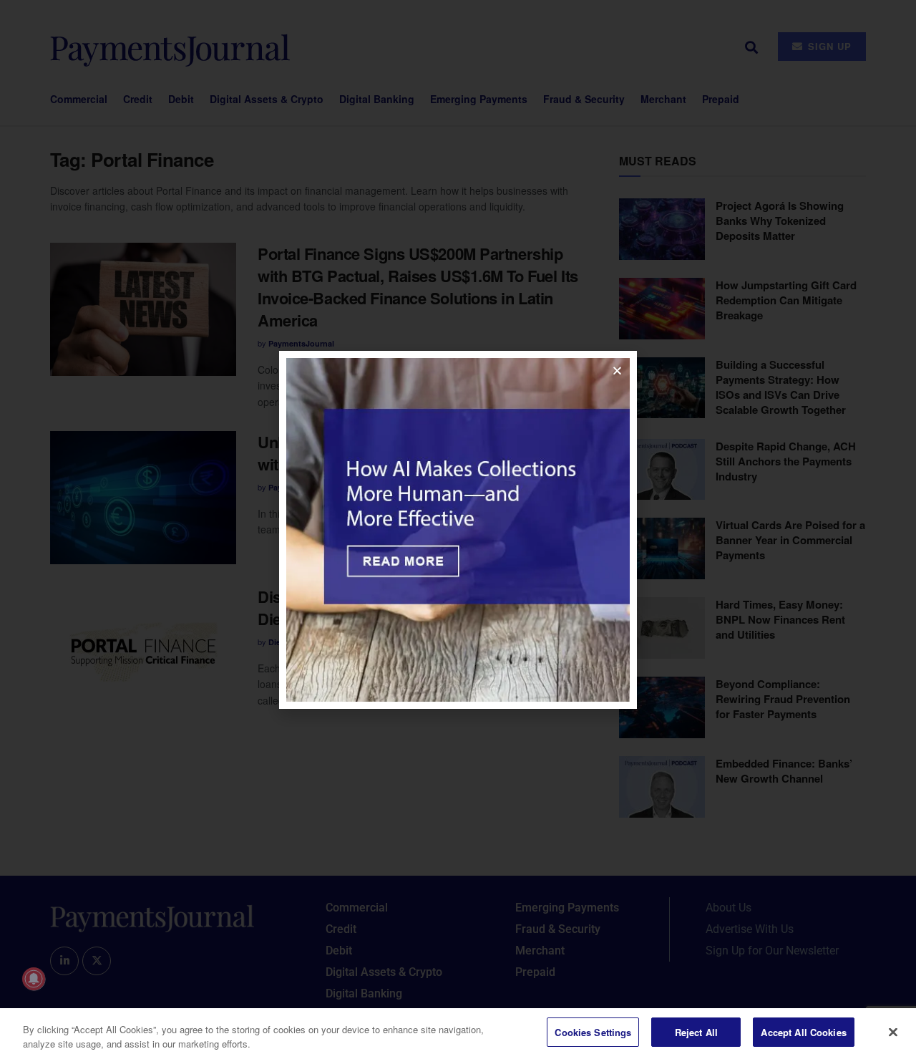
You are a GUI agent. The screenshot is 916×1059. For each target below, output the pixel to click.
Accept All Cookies (803, 1032)
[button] (617, 370)
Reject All (696, 1032)
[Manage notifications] (33, 978)
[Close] (893, 1032)
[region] (458, 1033)
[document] (458, 529)
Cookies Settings (593, 1032)
